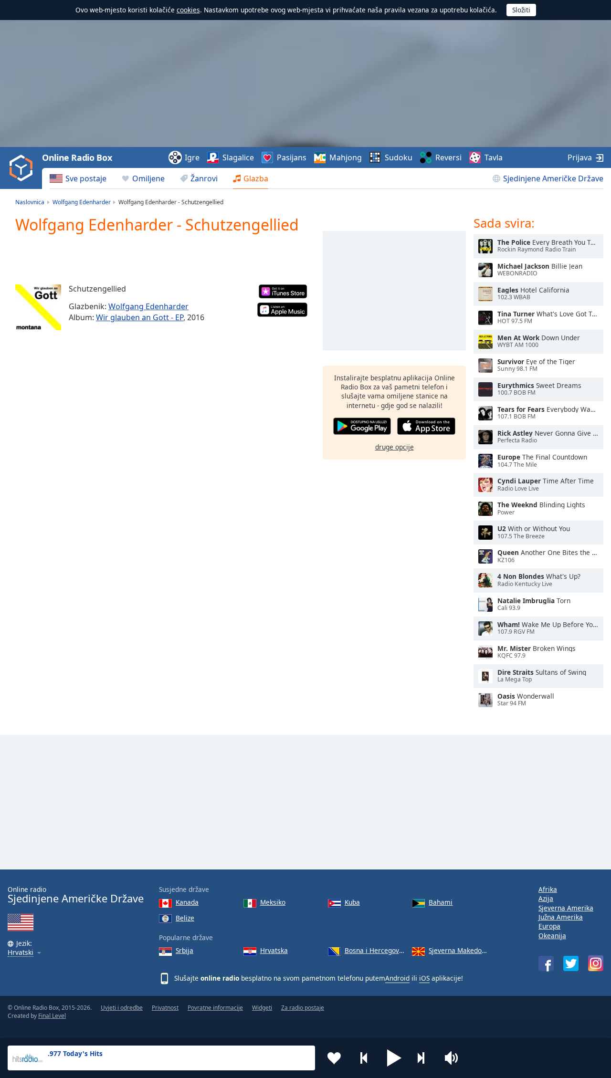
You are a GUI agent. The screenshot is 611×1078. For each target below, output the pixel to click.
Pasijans (291, 157)
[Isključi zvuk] (454, 1058)
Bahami (441, 902)
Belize (185, 917)
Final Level (52, 1016)
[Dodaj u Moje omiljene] (334, 1058)
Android (397, 978)
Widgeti (262, 1008)
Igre (192, 157)
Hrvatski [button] (20, 953)
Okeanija (552, 935)
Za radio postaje (302, 1008)
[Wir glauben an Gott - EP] (38, 307)
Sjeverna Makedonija (459, 950)
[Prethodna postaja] (364, 1058)
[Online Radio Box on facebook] (546, 963)
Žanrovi (204, 178)
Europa (549, 926)
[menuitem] (78, 178)
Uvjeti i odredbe (122, 1008)
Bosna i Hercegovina (375, 950)
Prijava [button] (580, 157)
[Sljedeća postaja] (424, 1058)
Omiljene (148, 178)
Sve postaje (85, 178)
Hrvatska (274, 950)
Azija (545, 898)
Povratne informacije (215, 1008)
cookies (188, 9)
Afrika (547, 889)
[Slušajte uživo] (485, 246)
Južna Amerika (560, 916)
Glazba (255, 178)
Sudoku (398, 157)
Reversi (448, 157)
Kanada (187, 902)
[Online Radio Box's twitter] (571, 963)
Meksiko (272, 902)
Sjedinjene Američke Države (553, 178)
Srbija (184, 950)
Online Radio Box (77, 157)
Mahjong (345, 157)
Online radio (76, 895)
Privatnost (165, 1008)
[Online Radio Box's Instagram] (595, 963)
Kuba (352, 902)
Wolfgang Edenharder (148, 306)
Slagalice (238, 157)
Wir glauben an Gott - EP (139, 317)
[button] (394, 1058)
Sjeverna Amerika (565, 907)
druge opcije (394, 446)
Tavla (494, 157)
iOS (424, 978)
